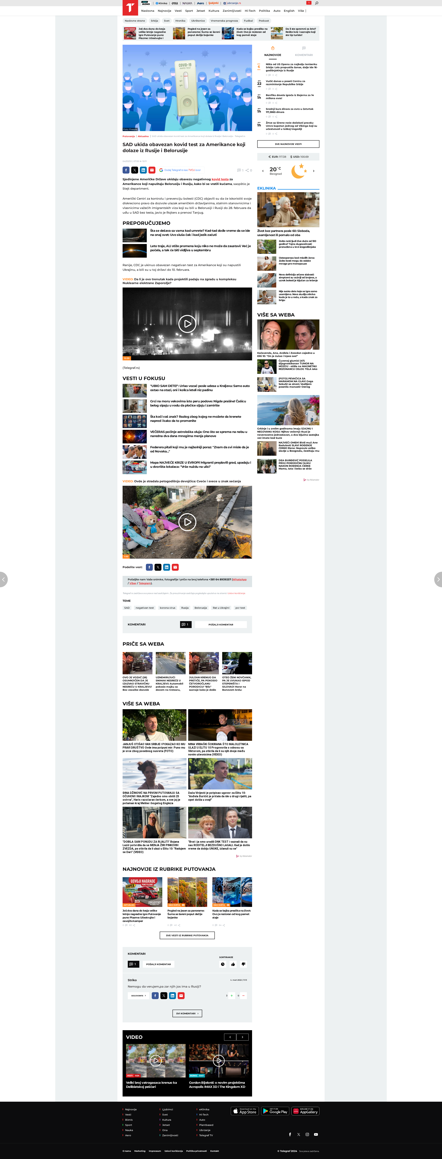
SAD (127, 607)
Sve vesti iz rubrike (187, 935)
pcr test (240, 607)
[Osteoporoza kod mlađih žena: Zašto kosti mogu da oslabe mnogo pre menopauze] (266, 263)
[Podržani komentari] (233, 964)
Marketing (139, 1151)
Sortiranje (226, 957)
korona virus (167, 607)
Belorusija (201, 607)
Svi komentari (187, 1013)
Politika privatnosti (196, 1151)
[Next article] (438, 579)
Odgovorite (138, 995)
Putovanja (129, 136)
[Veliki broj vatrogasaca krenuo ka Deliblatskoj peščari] (156, 1060)
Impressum (155, 1151)
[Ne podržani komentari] (243, 964)
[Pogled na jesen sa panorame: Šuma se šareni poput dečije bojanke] (179, 33)
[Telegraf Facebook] (290, 1134)
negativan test (145, 607)
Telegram (145, 583)
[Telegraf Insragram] (307, 1134)
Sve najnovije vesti (288, 144)
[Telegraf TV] (316, 1134)
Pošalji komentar (221, 624)
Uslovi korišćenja (236, 593)
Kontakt (214, 1151)
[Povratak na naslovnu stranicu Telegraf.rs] (130, 8)
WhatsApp (240, 579)
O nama (127, 1151)
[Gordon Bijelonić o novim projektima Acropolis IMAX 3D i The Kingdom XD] (219, 1060)
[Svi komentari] (222, 964)
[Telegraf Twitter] (298, 1134)
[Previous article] (4, 579)
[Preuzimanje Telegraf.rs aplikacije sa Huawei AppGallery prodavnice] (305, 1111)
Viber (132, 583)
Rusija (185, 607)
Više (301, 10)
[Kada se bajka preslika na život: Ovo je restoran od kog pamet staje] (228, 33)
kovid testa (220, 179)
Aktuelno (143, 136)
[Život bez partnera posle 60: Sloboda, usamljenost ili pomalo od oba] (288, 209)
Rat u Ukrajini (221, 607)
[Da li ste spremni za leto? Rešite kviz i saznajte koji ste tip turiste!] (277, 33)
